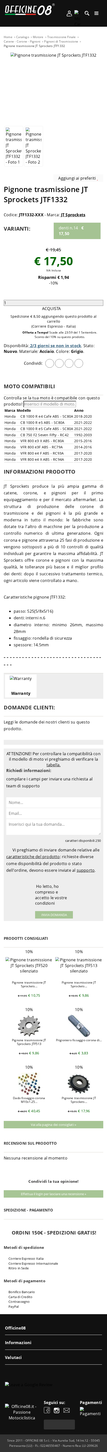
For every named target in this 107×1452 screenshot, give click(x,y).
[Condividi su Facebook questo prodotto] (49, 363)
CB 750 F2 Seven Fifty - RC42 (44, 435)
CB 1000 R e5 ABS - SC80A (41, 422)
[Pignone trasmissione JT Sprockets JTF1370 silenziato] (79, 1093)
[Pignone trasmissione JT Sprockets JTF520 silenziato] (29, 971)
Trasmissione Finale (61, 37)
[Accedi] (69, 15)
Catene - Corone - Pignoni (22, 41)
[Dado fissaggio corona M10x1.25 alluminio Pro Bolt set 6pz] (29, 1093)
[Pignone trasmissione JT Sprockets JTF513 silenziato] (79, 971)
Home (8, 37)
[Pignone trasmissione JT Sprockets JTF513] (29, 1035)
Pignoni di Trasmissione (61, 41)
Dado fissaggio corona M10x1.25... (29, 1100)
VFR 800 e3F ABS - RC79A (41, 447)
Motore (38, 37)
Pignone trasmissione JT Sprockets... (29, 984)
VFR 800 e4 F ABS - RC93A (41, 453)
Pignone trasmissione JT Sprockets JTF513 (29, 1042)
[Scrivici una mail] (66, 1411)
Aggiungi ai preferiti (77, 178)
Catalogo (22, 37)
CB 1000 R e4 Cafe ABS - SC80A (46, 416)
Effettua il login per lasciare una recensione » (53, 1194)
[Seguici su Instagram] (57, 1411)
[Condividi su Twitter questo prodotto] (59, 363)
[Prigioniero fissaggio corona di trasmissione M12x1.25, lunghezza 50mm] (79, 1035)
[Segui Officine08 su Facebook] (47, 1410)
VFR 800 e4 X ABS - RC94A (41, 459)
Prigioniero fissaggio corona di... (79, 1040)
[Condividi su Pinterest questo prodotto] (69, 363)
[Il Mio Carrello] (77, 18)
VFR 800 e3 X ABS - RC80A (41, 440)
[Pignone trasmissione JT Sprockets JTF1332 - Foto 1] (13, 146)
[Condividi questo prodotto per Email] (78, 363)
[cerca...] (87, 15)
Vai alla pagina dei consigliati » (53, 1124)
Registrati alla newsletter (59, 1424)
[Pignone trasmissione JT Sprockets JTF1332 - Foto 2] (33, 146)
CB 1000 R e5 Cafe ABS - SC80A (46, 428)
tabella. (54, 765)
